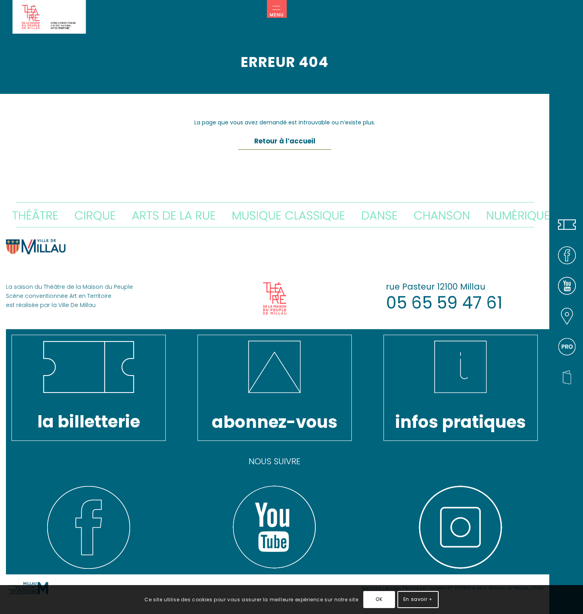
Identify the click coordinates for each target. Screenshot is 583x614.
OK (379, 599)
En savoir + (418, 599)
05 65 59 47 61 (444, 303)
